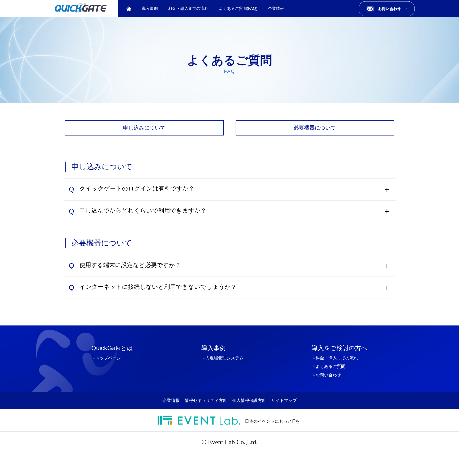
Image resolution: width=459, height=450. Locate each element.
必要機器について (315, 128)
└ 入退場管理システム (222, 358)
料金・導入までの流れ (188, 8)
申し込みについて (144, 128)
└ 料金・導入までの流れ (335, 358)
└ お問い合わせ (326, 375)
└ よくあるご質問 (328, 366)
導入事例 (150, 8)
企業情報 (276, 8)
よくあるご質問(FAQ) (238, 8)
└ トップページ (106, 358)
